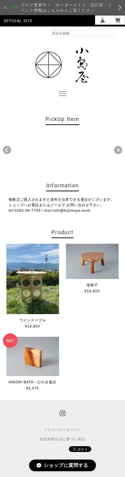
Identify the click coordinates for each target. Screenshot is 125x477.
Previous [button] (7, 150)
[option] (23, 149)
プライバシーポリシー (62, 430)
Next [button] (118, 150)
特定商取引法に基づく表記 (62, 439)
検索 (119, 33)
